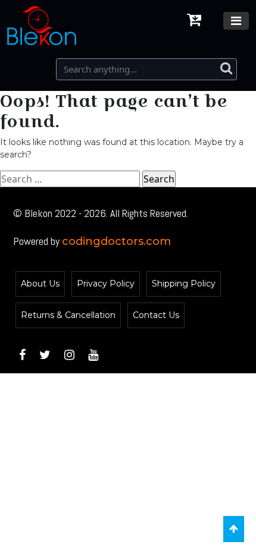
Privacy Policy (106, 283)
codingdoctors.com (116, 241)
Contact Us (156, 315)
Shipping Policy (184, 283)
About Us (40, 283)
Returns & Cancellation (68, 315)
